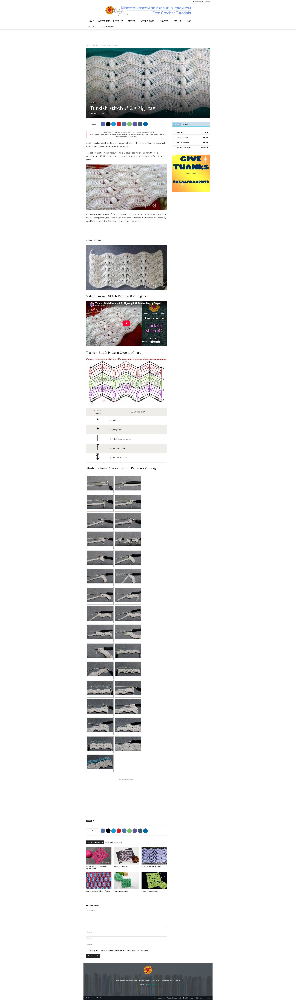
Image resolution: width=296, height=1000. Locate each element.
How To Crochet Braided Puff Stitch (98, 891)
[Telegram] (99, 1)
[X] (108, 124)
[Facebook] (88, 1)
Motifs (131, 21)
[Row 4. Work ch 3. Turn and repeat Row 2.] (128, 669)
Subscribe (204, 147)
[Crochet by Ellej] (148, 970)
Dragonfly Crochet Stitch (150, 891)
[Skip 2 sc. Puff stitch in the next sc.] (100, 576)
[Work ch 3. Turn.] (128, 483)
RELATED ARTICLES (95, 842)
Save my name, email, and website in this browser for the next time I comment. (118, 950)
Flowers (163, 21)
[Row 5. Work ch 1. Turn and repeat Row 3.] (100, 744)
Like (206, 133)
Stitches (118, 21)
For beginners (107, 26)
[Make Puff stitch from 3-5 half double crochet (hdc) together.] (128, 576)
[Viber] (135, 124)
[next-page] (91, 895)
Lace (188, 21)
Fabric (95, 821)
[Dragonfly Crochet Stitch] (154, 880)
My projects (147, 21)
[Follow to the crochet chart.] (100, 688)
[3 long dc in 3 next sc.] (128, 558)
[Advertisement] (148, 37)
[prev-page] (87, 895)
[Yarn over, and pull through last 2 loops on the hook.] (128, 520)
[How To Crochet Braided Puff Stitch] (98, 880)
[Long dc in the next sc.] (100, 539)
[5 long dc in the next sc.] (100, 558)
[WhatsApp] (129, 124)
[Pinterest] (95, 1)
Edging (177, 21)
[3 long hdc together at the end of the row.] (128, 632)
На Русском (103, 21)
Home (91, 21)
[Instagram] (92, 1)
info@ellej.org (152, 984)
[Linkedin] (145, 124)
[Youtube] (103, 1)
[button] (207, 21)
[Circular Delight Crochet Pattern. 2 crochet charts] (98, 856)
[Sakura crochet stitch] (126, 856)
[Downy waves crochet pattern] (154, 856)
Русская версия (198, 1)
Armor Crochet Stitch (121, 891)
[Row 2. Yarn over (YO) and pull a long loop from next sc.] (100, 502)
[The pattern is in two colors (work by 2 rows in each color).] (100, 762)
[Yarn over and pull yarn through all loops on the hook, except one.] (100, 520)
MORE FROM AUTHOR (113, 842)
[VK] (124, 124)
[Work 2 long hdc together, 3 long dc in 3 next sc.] (128, 688)
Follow (205, 137)
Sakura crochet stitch (121, 866)
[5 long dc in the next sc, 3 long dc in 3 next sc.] (100, 706)
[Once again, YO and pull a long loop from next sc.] (128, 502)
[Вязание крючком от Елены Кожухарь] (148, 11)
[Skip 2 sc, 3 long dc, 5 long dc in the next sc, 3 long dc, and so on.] (100, 725)
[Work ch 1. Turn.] (128, 651)
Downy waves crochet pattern (151, 866)
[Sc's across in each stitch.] (128, 744)
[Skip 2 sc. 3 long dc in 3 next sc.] (100, 595)
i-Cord (91, 26)
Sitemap (207, 1)
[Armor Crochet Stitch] (126, 880)
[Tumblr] (140, 124)
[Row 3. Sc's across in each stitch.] (100, 669)
